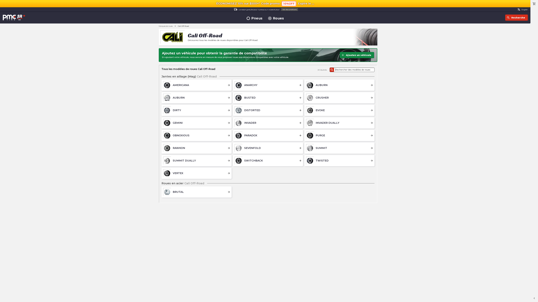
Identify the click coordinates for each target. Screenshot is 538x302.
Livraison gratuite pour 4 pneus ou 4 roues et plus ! (265, 9)
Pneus (257, 18)
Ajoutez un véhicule (356, 55)
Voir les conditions (289, 9)
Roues (278, 18)
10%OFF (288, 3)
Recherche (516, 17)
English (522, 9)
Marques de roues (166, 26)
